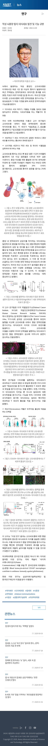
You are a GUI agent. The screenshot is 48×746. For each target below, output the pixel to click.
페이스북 (25, 728)
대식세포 (9, 590)
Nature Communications (25, 594)
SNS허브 (15, 728)
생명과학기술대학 (20, 597)
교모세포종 (20, 590)
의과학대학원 (34, 597)
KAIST (7, 5)
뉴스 (19, 5)
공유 (43, 14)
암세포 (29, 590)
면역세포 (9, 594)
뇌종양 (36, 590)
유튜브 (35, 728)
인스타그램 (30, 728)
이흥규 (8, 597)
